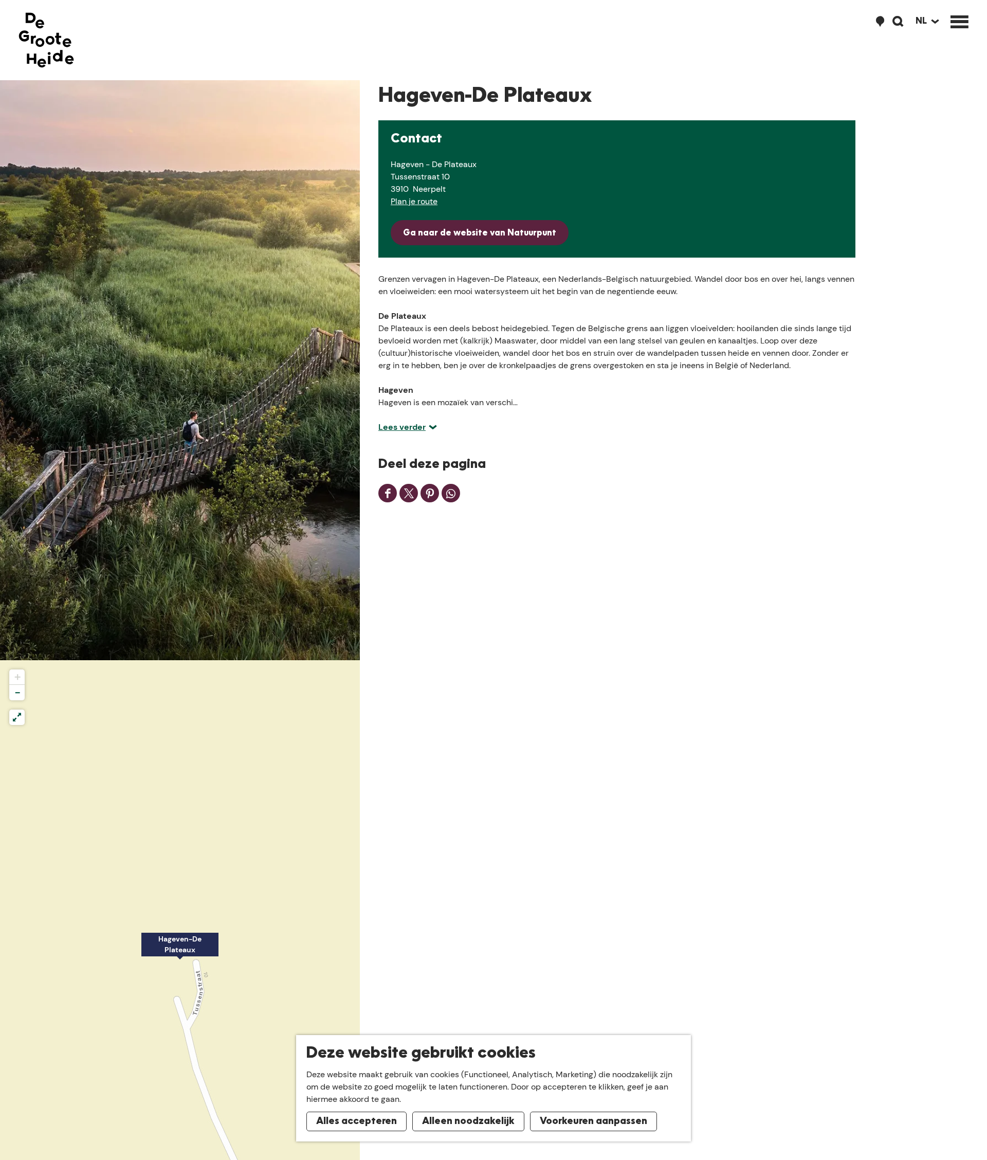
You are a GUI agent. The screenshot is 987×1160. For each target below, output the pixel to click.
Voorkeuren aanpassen (593, 1121)
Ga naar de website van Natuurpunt (479, 233)
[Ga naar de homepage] (46, 40)
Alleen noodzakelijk (468, 1121)
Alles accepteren (356, 1121)
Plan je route (414, 201)
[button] (180, 950)
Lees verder (402, 427)
